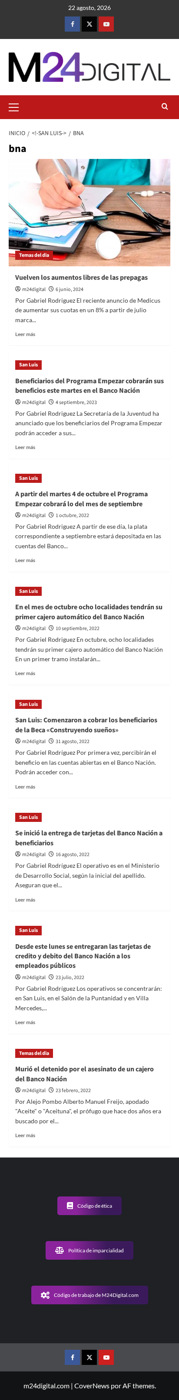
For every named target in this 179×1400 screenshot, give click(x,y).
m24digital (34, 289)
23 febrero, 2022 (73, 1090)
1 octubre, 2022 (72, 515)
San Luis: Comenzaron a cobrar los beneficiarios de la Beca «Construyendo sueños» (86, 724)
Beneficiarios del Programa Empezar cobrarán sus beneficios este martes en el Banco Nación (89, 385)
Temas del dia (34, 255)
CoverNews (91, 1385)
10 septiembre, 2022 (77, 628)
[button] (17, 106)
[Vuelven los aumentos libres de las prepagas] (89, 212)
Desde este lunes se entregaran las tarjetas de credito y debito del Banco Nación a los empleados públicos (83, 956)
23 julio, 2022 (70, 977)
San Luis (28, 365)
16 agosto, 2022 (73, 854)
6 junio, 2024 (69, 289)
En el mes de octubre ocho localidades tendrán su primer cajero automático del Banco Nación (88, 611)
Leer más (25, 334)
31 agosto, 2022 (73, 741)
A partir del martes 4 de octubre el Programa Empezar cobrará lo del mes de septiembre (81, 498)
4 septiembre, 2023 (76, 402)
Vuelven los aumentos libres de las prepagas (81, 277)
